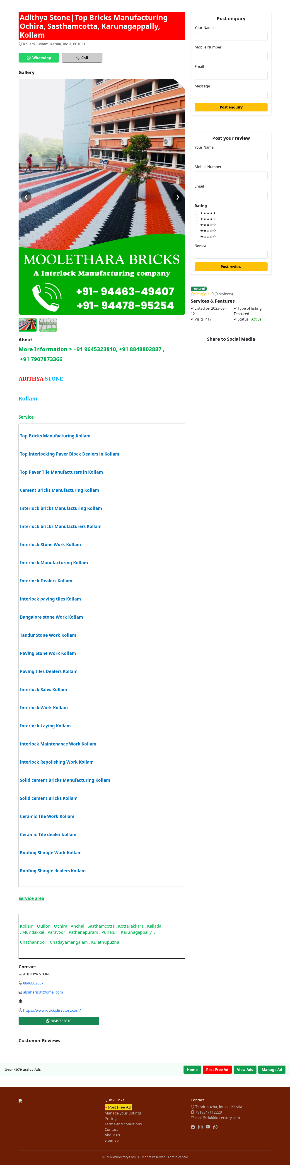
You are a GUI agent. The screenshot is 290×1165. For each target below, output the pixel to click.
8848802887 (33, 983)
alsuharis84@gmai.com (43, 992)
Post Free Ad (217, 1069)
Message (202, 86)
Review (201, 245)
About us (112, 1134)
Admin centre (177, 1157)
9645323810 (60, 1020)
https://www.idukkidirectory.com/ (52, 1010)
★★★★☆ (208, 218)
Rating (201, 205)
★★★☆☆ (208, 224)
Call (84, 57)
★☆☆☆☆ (208, 236)
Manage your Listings (123, 1113)
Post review (231, 266)
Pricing (111, 1118)
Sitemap (112, 1140)
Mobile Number (208, 47)
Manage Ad (272, 1069)
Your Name (204, 27)
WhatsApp (41, 57)
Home (192, 1069)
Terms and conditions (123, 1124)
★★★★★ (208, 212)
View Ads (245, 1069)
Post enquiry (231, 107)
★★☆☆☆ (208, 230)
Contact (111, 1129)
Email (199, 66)
